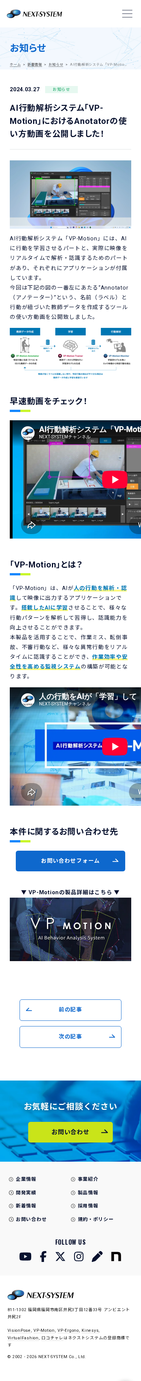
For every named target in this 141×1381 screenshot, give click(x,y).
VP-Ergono (68, 1330)
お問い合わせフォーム (70, 861)
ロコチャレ (52, 1338)
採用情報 (88, 1206)
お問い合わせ (31, 1219)
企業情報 (26, 1179)
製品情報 (88, 1192)
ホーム (15, 64)
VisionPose (19, 1330)
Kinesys (90, 1330)
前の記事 (70, 1010)
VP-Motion (44, 1330)
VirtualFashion (23, 1338)
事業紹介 (88, 1179)
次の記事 (70, 1037)
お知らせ (56, 64)
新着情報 (34, 64)
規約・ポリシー (96, 1219)
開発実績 (26, 1192)
